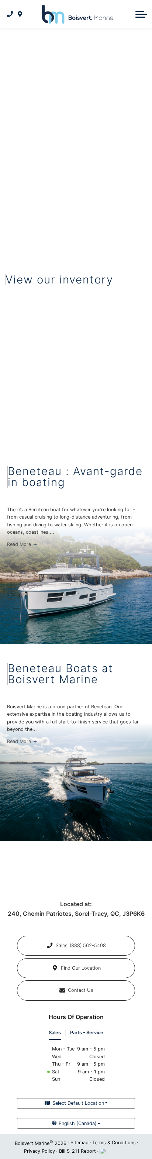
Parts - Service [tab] (86, 1032)
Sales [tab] (55, 1032)
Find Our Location (81, 968)
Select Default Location (78, 1103)
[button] (141, 14)
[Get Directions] (20, 14)
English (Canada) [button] (78, 1123)
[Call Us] (10, 14)
